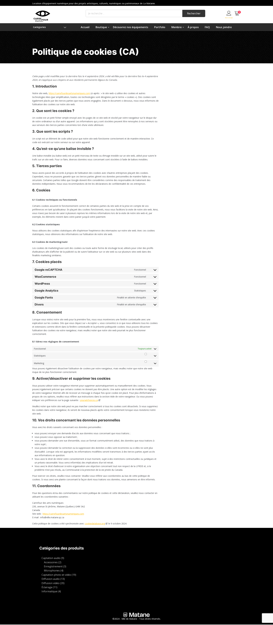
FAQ (207, 27)
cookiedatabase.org (95, 523)
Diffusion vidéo (50, 583)
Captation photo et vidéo (56, 575)
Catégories (39, 27)
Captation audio (51, 558)
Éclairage (47, 587)
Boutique (101, 27)
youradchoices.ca (89, 400)
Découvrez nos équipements (130, 27)
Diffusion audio (51, 579)
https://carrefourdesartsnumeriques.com (69, 93)
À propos (193, 27)
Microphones (52, 570)
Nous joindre (224, 27)
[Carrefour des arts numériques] (42, 16)
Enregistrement (53, 566)
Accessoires (51, 562)
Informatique (49, 591)
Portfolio (159, 27)
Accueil (85, 27)
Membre (176, 27)
